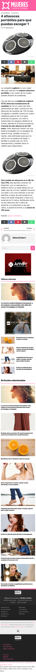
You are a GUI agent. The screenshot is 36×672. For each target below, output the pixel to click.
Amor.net (5, 655)
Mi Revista (22, 614)
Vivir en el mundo (8, 659)
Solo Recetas (7, 644)
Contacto (13, 602)
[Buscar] (33, 248)
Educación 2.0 (5, 607)
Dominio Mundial (5, 609)
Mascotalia (22, 607)
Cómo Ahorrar (23, 609)
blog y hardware (14, 216)
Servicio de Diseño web (24, 600)
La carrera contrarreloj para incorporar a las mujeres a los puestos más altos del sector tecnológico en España (17, 305)
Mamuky (5, 657)
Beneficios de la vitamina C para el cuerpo (25, 338)
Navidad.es (4, 611)
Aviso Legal (24, 662)
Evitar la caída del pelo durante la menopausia (24, 368)
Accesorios (5, 13)
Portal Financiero (23, 611)
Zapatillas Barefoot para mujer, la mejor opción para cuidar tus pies (24, 359)
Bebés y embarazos (9, 649)
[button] (18, 631)
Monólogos (4, 616)
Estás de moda (7, 646)
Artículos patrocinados (10, 600)
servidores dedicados (20, 626)
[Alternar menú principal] (32, 5)
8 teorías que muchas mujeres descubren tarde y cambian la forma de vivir (18, 559)
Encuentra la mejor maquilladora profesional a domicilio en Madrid (17, 585)
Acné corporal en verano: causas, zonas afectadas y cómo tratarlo (25, 349)
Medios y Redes (26, 598)
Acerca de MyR (21, 602)
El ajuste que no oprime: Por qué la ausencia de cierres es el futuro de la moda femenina (17, 434)
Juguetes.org (4, 614)
